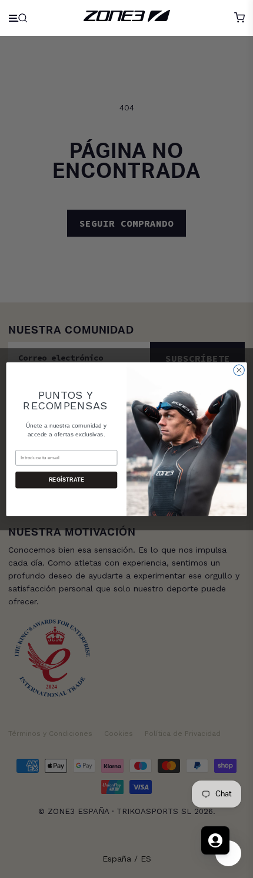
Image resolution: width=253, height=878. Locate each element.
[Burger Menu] (19, 18)
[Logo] (127, 17)
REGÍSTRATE (66, 480)
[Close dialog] (239, 370)
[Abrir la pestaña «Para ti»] (215, 840)
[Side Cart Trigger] (239, 17)
